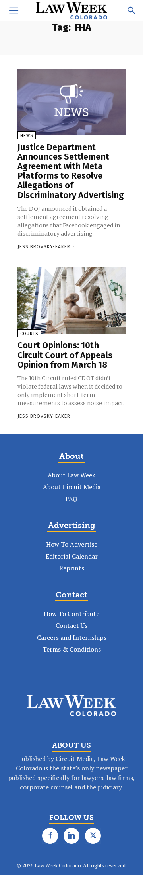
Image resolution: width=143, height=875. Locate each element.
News (26, 135)
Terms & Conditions (72, 649)
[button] (13, 10)
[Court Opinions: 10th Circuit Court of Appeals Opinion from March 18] (71, 300)
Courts (29, 333)
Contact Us (71, 625)
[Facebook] (50, 836)
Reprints (71, 568)
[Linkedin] (71, 836)
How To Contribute (71, 613)
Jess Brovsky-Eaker (43, 247)
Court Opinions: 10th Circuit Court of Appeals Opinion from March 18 (64, 355)
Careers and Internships (71, 637)
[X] (93, 836)
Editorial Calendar (72, 556)
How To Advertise (71, 544)
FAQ (71, 498)
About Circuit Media (71, 486)
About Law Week (71, 475)
